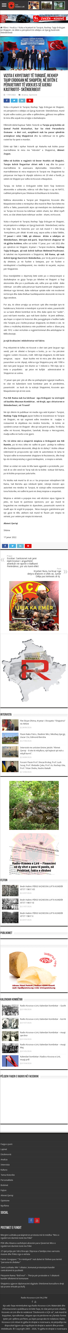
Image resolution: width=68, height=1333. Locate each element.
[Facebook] (31, 1220)
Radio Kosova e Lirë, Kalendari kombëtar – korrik (43, 1019)
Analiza (13, 27)
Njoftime (5, 1205)
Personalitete (7, 1180)
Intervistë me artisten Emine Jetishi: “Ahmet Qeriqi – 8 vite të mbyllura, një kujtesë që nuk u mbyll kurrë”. (42, 750)
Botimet (4, 1185)
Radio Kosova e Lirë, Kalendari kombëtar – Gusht (43, 1005)
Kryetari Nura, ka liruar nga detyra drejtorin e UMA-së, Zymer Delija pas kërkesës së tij (44, 573)
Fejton (3, 1190)
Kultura (4, 1170)
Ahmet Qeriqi (7, 1195)
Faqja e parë (6, 1144)
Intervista (5, 1164)
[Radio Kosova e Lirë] (34, 5)
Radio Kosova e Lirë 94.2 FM (34, 1297)
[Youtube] (37, 1220)
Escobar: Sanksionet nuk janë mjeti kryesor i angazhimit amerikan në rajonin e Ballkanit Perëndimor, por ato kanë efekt (23, 561)
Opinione (33, 95)
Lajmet (4, 1149)
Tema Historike (8, 1175)
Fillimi (5, 27)
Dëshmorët (6, 1154)
